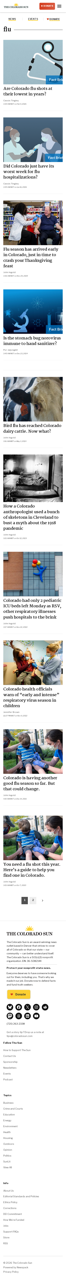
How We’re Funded (13, 1219)
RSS (5, 1243)
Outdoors (8, 1143)
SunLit (6, 1161)
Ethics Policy (10, 1202)
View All (7, 1167)
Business (8, 1102)
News (12, 19)
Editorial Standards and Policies (21, 1196)
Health (7, 1132)
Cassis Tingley (11, 100)
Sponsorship (10, 1061)
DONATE (48, 6)
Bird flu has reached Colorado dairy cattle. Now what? (32, 429)
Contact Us (9, 1056)
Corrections (9, 1208)
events (33, 19)
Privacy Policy (11, 1271)
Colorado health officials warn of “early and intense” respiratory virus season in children (31, 697)
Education (9, 1114)
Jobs (5, 1225)
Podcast (8, 1079)
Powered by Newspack (15, 1267)
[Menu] (60, 6)
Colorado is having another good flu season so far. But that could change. (30, 783)
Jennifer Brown (11, 712)
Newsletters (9, 1067)
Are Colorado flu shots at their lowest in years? (27, 92)
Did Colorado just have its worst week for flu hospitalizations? (28, 172)
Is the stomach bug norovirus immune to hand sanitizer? (32, 341)
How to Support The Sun (17, 1050)
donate (54, 19)
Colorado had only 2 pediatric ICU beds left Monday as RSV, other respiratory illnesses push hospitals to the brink (32, 609)
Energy (7, 1120)
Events (7, 1073)
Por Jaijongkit (10, 350)
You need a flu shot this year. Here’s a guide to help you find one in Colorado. (31, 870)
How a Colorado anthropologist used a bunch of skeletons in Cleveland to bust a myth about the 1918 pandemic (31, 517)
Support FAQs (11, 1231)
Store (6, 1237)
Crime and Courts (13, 1108)
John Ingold (9, 272)
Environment (10, 1126)
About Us (8, 1190)
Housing (8, 1138)
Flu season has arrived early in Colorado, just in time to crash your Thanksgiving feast (30, 258)
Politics (7, 1155)
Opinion (7, 1149)
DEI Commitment (12, 1213)
